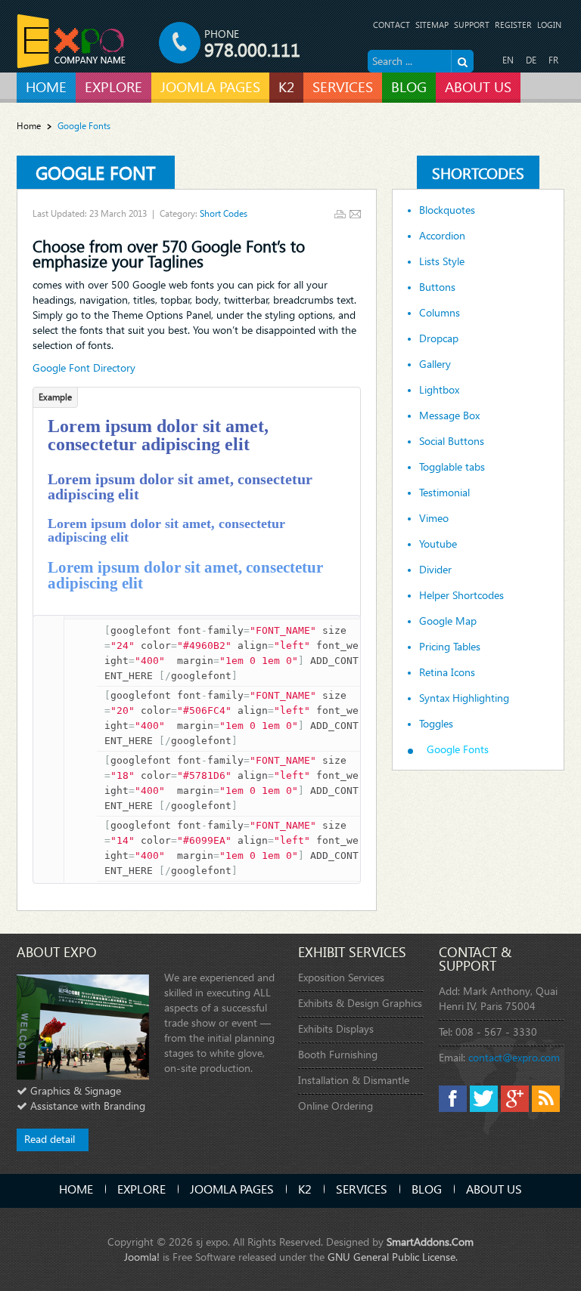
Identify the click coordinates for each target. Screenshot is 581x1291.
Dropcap (438, 338)
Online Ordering (335, 1105)
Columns (439, 312)
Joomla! (142, 1256)
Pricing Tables (449, 646)
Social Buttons (451, 441)
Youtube (438, 544)
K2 (305, 1189)
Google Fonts (458, 749)
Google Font (96, 172)
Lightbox (439, 390)
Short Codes (223, 213)
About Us (494, 1189)
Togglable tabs (452, 467)
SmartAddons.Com (430, 1241)
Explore (141, 1189)
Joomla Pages (232, 1189)
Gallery (435, 364)
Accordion (442, 235)
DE (531, 60)
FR (553, 60)
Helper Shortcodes (461, 595)
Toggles (436, 723)
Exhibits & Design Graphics (360, 1003)
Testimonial (444, 492)
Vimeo (434, 518)
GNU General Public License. (393, 1256)
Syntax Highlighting (464, 698)
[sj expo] (71, 41)
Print (340, 214)
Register (513, 24)
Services (361, 1189)
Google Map (448, 621)
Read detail (49, 1139)
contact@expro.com (514, 1057)
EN (508, 60)
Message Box (449, 415)
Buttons (437, 287)
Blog (427, 1189)
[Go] (462, 61)
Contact (391, 24)
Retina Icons (447, 672)
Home (29, 125)
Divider (435, 569)
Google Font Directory (84, 367)
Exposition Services (341, 977)
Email (355, 214)
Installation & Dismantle (353, 1080)
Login (549, 24)
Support (471, 24)
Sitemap (432, 24)
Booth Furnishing (337, 1054)
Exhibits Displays (336, 1028)
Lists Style (441, 261)
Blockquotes (447, 210)
